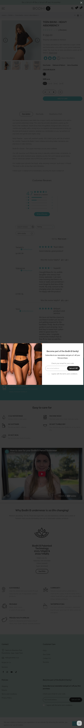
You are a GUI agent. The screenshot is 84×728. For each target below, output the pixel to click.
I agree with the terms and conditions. (64, 374)
